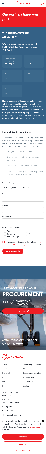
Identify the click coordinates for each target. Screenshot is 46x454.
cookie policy (34, 245)
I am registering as (8, 183)
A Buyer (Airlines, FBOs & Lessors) (17, 188)
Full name (5, 194)
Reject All (23, 444)
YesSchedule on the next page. (13, 234)
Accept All (23, 437)
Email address (7, 216)
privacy (22, 245)
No (30, 234)
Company (5, 205)
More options (21, 450)
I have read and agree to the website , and (23, 243)
